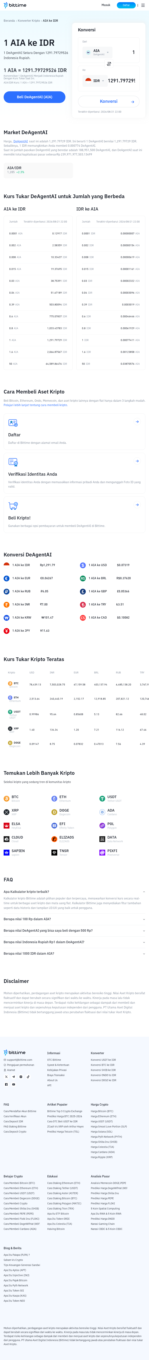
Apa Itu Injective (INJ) (16, 1275)
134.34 (54, 730)
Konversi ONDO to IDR (103, 1075)
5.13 (96, 714)
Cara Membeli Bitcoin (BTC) (19, 1183)
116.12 (120, 730)
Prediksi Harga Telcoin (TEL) (63, 1132)
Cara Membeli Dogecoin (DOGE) (22, 1198)
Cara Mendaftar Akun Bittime (20, 1111)
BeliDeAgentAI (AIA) (34, 97)
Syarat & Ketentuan (58, 1065)
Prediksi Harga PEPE (102, 1198)
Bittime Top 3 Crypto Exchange (64, 1111)
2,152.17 (79, 699)
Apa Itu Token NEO (14, 1301)
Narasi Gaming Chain (103, 1224)
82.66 (119, 714)
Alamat (11, 1070)
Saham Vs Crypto (13, 1260)
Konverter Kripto (29, 21)
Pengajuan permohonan (20, 1065)
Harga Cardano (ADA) (103, 1152)
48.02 (143, 714)
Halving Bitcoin (56, 1229)
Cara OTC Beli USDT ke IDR (62, 1121)
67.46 (143, 730)
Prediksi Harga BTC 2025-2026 (64, 1116)
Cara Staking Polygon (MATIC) (64, 1203)
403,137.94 (100, 684)
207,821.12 (122, 699)
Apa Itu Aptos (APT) (15, 1270)
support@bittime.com (19, 1060)
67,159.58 (79, 684)
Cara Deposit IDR (13, 1121)
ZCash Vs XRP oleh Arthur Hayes (65, 1126)
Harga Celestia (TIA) (102, 1147)
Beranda (9, 21)
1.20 (76, 730)
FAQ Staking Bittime (15, 1126)
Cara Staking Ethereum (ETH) (63, 1183)
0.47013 (99, 744)
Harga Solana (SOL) (101, 1132)
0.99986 (34, 714)
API (49, 1085)
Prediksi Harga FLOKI (103, 1203)
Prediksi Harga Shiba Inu (105, 1193)
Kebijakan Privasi (57, 1070)
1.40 (32, 730)
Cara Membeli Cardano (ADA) (20, 1229)
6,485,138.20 (123, 684)
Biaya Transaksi (56, 1075)
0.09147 (34, 744)
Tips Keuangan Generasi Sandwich (23, 1265)
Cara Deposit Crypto (15, 1132)
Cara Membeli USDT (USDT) (19, 1193)
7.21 (96, 730)
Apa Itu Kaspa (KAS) (15, 1296)
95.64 (53, 714)
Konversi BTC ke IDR (102, 1065)
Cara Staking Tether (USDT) (62, 1188)
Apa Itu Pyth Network (16, 1285)
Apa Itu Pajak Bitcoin (15, 1280)
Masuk (106, 5)
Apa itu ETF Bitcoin (58, 1214)
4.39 (142, 744)
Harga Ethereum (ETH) (103, 1116)
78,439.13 (35, 684)
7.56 (118, 744)
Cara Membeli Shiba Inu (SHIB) (21, 1208)
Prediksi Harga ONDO (103, 1219)
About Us (52, 1080)
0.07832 (78, 744)
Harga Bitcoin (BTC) (102, 1111)
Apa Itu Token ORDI (58, 1219)
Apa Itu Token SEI (14, 1290)
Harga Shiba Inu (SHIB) (104, 1142)
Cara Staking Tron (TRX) (60, 1208)
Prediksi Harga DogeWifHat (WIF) (110, 1188)
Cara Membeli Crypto (15, 1203)
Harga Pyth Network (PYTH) (106, 1137)
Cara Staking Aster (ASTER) (62, 1193)
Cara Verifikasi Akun (15, 1116)
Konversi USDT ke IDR (103, 1060)
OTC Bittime (54, 1060)
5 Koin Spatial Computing (105, 1208)
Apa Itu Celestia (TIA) (59, 1224)
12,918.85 (100, 699)
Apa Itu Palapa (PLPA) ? (17, 1255)
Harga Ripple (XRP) (102, 1157)
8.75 (52, 744)
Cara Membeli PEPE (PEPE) (19, 1214)
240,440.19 (56, 699)
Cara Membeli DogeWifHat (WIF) (22, 1224)
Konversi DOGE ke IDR (103, 1080)
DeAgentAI (20, 141)
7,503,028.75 (57, 684)
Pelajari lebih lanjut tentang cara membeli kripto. (36, 405)
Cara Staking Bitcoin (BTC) (62, 1198)
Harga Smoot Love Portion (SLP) (109, 1126)
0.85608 (78, 714)
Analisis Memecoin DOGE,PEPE (108, 1183)
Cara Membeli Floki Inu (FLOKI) (21, 1219)
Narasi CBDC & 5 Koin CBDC (106, 1229)
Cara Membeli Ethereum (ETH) (21, 1188)
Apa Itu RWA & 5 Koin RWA (106, 1214)
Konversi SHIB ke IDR (103, 1070)
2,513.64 (34, 699)
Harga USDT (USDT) (102, 1121)
